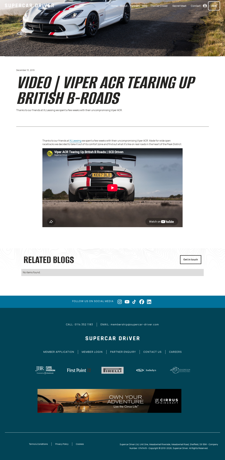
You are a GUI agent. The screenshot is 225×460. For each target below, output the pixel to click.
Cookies (80, 444)
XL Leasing (75, 140)
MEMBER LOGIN (92, 352)
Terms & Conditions (38, 444)
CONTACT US (152, 352)
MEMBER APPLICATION (58, 352)
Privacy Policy (61, 444)
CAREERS (175, 352)
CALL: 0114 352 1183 (79, 324)
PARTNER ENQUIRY (123, 352)
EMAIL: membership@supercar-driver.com (130, 324)
